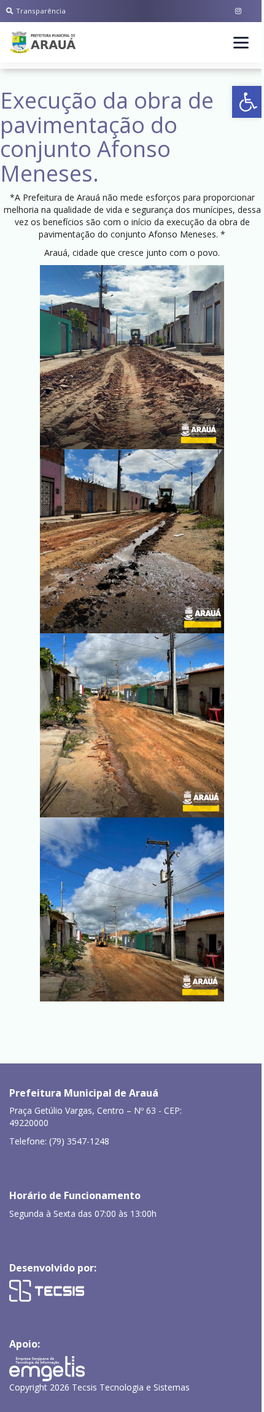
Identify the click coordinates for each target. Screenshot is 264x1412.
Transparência (41, 10)
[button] (248, 102)
